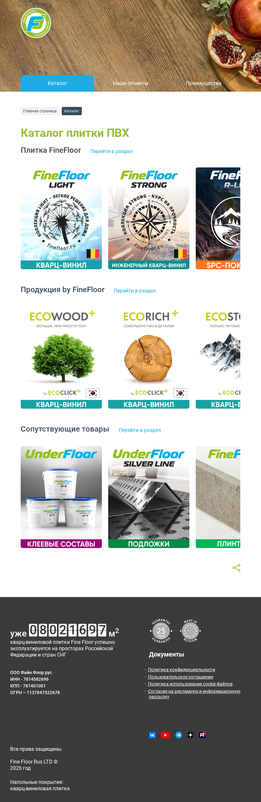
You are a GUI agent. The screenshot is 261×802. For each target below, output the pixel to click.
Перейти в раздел (111, 151)
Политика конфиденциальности (181, 669)
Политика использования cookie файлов (190, 683)
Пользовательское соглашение (180, 676)
